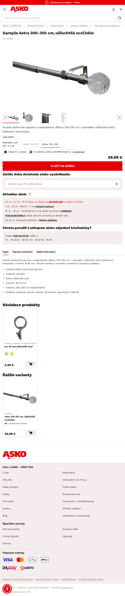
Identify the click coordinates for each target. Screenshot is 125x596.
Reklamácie (68, 472)
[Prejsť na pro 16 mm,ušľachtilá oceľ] (20, 328)
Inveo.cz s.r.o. (67, 588)
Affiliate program (71, 508)
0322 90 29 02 (20, 235)
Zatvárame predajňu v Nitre (65, 2)
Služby (6, 494)
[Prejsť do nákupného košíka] (120, 9)
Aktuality (7, 479)
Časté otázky (69, 487)
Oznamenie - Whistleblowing (78, 501)
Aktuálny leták (70, 529)
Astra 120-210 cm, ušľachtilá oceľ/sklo (20, 416)
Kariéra (6, 508)
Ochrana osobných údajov (47, 579)
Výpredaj (67, 536)
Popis (5, 251)
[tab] (5, 252)
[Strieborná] (6, 354)
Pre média (8, 501)
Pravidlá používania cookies (90, 579)
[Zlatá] (12, 354)
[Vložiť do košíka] (30, 364)
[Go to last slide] (5, 117)
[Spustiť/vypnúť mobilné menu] (4, 9)
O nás (6, 472)
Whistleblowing (69, 579)
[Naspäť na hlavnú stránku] (19, 9)
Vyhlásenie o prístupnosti (76, 515)
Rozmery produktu (22, 251)
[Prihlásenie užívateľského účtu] (113, 9)
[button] (11, 118)
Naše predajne (10, 487)
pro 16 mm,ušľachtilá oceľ (21, 345)
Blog (5, 515)
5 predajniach (78, 152)
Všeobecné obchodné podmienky (18, 579)
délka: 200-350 (50, 144)
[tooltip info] (29, 194)
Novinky (7, 543)
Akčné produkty (11, 529)
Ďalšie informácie (46, 251)
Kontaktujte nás (71, 494)
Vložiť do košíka (62, 166)
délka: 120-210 (30, 144)
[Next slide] (119, 117)
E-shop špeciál (11, 536)
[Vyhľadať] (121, 18)
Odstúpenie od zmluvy (74, 479)
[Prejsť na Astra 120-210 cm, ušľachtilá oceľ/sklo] (20, 398)
